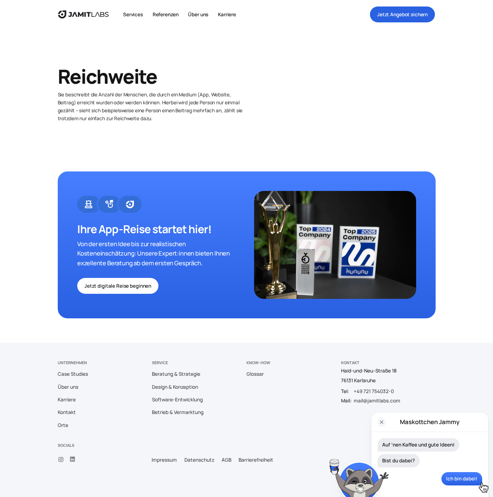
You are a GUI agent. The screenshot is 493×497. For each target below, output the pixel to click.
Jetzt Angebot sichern (402, 14)
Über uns (198, 14)
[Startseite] (83, 14)
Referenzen (166, 14)
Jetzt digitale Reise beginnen (117, 286)
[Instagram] (61, 459)
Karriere (227, 14)
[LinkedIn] (72, 459)
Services (133, 14)
